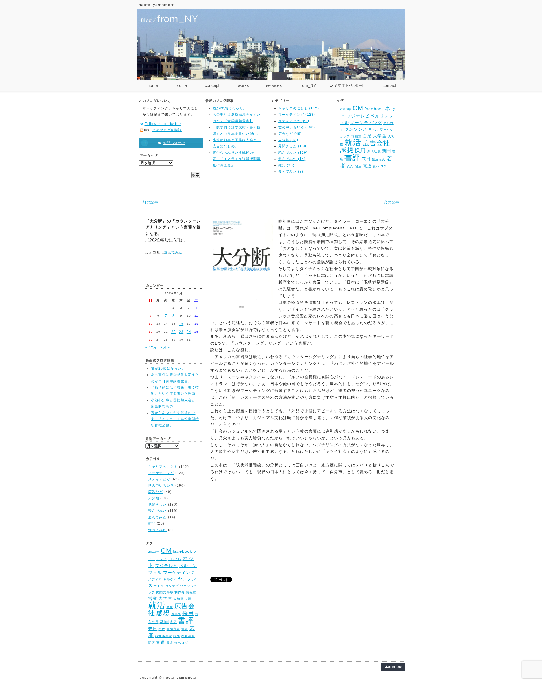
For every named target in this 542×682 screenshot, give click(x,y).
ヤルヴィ (170, 579)
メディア (155, 579)
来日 (366, 158)
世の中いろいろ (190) (296, 127)
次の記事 (391, 202)
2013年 (345, 109)
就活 (352, 142)
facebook (374, 108)
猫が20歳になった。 (230, 108)
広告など (155, 492)
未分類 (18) (288, 140)
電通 (367, 165)
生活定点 (378, 159)
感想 (346, 150)
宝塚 (188, 598)
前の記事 (150, 202)
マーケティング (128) (296, 115)
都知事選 (188, 636)
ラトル (373, 129)
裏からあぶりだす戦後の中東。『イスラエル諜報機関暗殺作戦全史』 (237, 159)
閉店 (358, 166)
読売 (350, 166)
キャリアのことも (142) (298, 108)
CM (358, 108)
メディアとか (159, 479)
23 (181, 332)
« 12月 (151, 347)
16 (181, 324)
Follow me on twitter (163, 124)
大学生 (379, 135)
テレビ (161, 559)
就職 (169, 607)
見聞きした (157, 504)
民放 (161, 629)
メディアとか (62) (293, 121)
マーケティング (366, 122)
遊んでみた (157, 517)
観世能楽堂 (163, 636)
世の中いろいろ (161, 486)
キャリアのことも (163, 467)
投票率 (176, 614)
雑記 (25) (286, 165)
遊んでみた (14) (291, 159)
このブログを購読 (167, 130)
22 (173, 332)
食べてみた (157, 530)
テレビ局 (174, 559)
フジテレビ (358, 115)
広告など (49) (290, 134)
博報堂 (356, 136)
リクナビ (172, 585)
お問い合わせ (174, 143)
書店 (173, 622)
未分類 (153, 498)
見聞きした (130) (293, 146)
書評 (352, 157)
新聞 (386, 150)
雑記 (152, 523)
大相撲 (178, 598)
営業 (367, 135)
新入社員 (374, 151)
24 (189, 332)
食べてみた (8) (290, 172)
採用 (360, 150)
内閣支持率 (164, 592)
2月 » (165, 347)
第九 (184, 629)
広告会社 (376, 143)
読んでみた (173, 252)
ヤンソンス (355, 129)
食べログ (379, 166)
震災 (170, 642)
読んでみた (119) (293, 153)
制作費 (179, 592)
